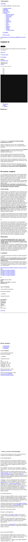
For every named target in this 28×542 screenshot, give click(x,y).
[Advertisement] (14, 89)
